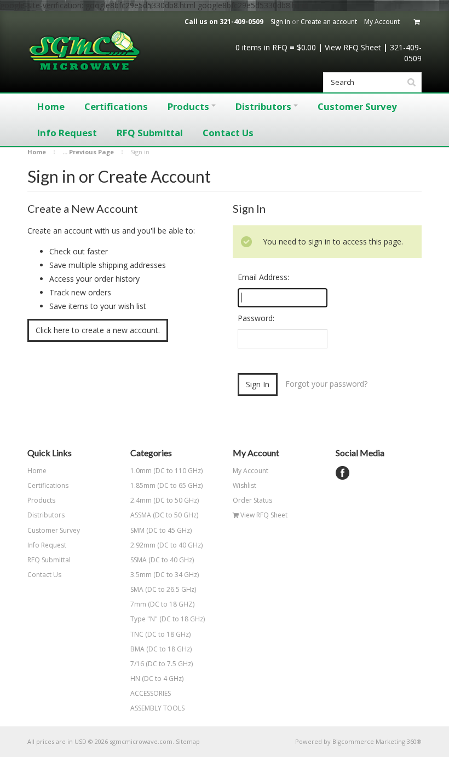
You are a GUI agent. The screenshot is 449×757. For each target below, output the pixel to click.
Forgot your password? (326, 383)
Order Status (252, 500)
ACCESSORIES (150, 693)
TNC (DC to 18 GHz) (160, 634)
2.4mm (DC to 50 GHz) (164, 500)
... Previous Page (88, 152)
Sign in (280, 21)
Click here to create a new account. (98, 330)
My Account (382, 21)
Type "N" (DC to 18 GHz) (167, 619)
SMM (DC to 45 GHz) (161, 530)
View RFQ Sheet (353, 47)
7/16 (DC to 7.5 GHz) (161, 663)
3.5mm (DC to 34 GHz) (164, 574)
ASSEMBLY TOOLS (157, 708)
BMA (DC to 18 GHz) (161, 649)
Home (36, 152)
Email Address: (263, 277)
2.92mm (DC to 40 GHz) (166, 545)
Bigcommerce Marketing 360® (377, 741)
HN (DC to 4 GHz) (156, 678)
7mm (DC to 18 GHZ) (162, 604)
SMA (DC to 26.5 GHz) (163, 589)
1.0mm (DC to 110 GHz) (166, 470)
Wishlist (244, 485)
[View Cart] (418, 21)
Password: (256, 318)
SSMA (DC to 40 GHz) (162, 559)
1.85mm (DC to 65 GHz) (166, 485)
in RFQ (261, 47)
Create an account (329, 21)
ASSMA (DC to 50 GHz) (164, 515)
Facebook (342, 473)
